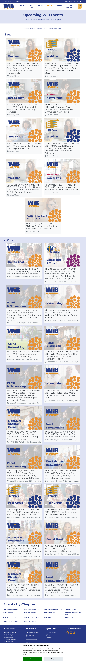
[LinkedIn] (71, 633)
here (24, 654)
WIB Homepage (51, 632)
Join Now (49, 637)
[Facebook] (68, 633)
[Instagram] (74, 633)
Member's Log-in (70, 1)
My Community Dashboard (13, 1)
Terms (28, 642)
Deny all (53, 658)
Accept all (33, 658)
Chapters (49, 636)
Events (48, 634)
